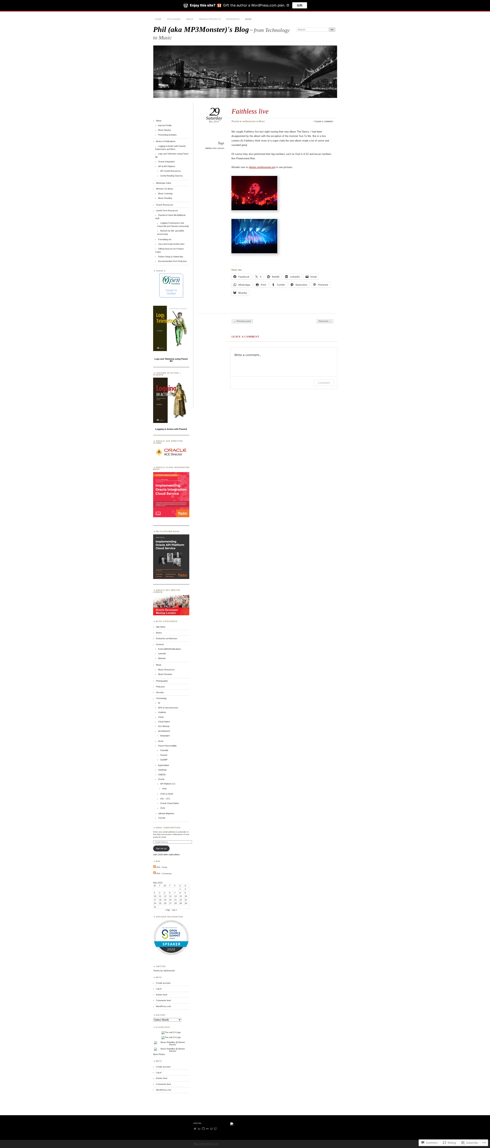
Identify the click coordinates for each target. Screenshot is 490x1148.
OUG (162, 808)
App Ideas (160, 627)
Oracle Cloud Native (169, 803)
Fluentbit (164, 750)
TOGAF (162, 818)
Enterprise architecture (166, 638)
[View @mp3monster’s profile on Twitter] (195, 1128)
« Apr (167, 910)
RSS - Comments (164, 873)
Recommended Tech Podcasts (172, 261)
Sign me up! (161, 848)
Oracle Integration (166, 161)
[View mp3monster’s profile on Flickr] (207, 1128)
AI (159, 703)
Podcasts (160, 686)
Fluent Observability (167, 746)
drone (160, 741)
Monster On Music (164, 189)
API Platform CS (167, 784)
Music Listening (165, 193)
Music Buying (164, 130)
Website (162, 658)
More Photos (159, 1054)
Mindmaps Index (163, 183)
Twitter (161, 966)
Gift (299, 5)
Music (248, 19)
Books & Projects (209, 19)
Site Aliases (173, 19)
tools (164, 788)
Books (159, 633)
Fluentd (163, 755)
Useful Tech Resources (167, 210)
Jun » (174, 910)
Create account (163, 983)
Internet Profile (165, 125)
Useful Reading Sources (171, 176)
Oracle (161, 779)
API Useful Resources (170, 171)
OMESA (162, 774)
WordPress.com (163, 1006)
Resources (232, 19)
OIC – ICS (165, 799)
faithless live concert (214, 148)
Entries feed (161, 995)
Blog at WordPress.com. (206, 1144)
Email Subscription (168, 828)
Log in (159, 989)
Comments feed (163, 1000)
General (159, 644)
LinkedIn (162, 653)
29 (181, 903)
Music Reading (165, 198)
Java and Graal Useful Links (171, 244)
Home (158, 19)
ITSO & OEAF (166, 794)
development (164, 731)
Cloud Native (164, 721)
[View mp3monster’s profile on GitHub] (203, 1128)
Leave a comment (324, 121)
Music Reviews (165, 674)
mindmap (162, 770)
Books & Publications (166, 141)
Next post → (324, 321)
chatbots (162, 712)
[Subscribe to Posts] (154, 867)
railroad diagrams (166, 813)
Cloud (160, 717)
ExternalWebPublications (169, 649)
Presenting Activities (167, 135)
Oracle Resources (164, 205)
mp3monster (249, 121)
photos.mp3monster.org (262, 167)
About (190, 19)
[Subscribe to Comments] (154, 873)
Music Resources (166, 669)
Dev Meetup (163, 726)
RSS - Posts (161, 867)
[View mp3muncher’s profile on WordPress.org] (211, 1128)
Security (160, 692)
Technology (161, 698)
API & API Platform (166, 166)
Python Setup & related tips (170, 256)
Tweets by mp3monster (164, 970)
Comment (324, 382)
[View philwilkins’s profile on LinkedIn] (199, 1128)
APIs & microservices (168, 708)
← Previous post (242, 321)
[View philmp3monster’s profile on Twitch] (215, 1128)
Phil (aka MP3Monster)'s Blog (201, 29)
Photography (162, 681)
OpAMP (163, 760)
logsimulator (163, 765)
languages (165, 735)
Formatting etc (165, 239)
